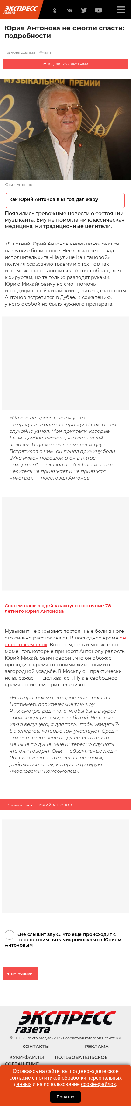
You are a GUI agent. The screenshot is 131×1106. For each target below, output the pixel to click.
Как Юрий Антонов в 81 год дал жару (53, 199)
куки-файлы (27, 1057)
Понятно (65, 1096)
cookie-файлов (98, 1084)
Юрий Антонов (55, 805)
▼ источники (19, 973)
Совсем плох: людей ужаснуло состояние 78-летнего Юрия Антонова (59, 608)
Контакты (36, 1046)
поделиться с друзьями (67, 64)
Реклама (97, 1046)
